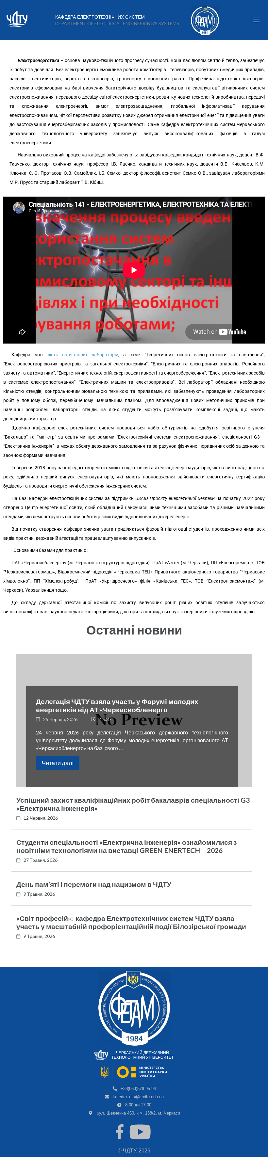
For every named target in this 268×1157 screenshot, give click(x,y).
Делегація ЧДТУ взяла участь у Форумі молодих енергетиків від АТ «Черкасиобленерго (117, 705)
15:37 (105, 719)
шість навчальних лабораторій (82, 354)
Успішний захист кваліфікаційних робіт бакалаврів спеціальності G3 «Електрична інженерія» (133, 804)
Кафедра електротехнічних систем (100, 17)
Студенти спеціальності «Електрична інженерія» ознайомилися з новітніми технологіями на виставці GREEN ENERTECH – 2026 (126, 846)
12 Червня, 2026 (41, 818)
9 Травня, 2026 (39, 894)
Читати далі (58, 762)
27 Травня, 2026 (41, 860)
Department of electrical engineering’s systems (117, 23)
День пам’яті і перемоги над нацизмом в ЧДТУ (93, 884)
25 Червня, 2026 (60, 719)
